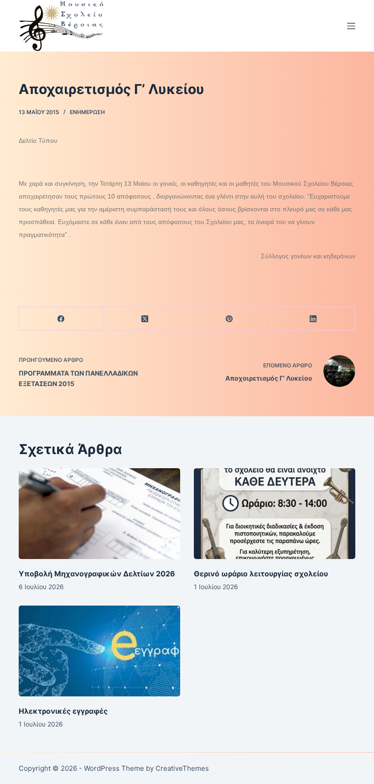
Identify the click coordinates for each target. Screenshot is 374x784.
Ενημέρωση (87, 112)
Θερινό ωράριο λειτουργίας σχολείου (261, 573)
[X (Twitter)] (145, 318)
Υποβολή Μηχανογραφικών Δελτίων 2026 (97, 573)
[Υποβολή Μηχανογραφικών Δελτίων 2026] (99, 513)
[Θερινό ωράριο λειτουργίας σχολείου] (274, 513)
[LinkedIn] (313, 318)
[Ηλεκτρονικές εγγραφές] (99, 651)
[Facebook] (61, 318)
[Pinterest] (229, 318)
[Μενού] (351, 26)
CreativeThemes (182, 768)
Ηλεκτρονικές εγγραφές (63, 711)
